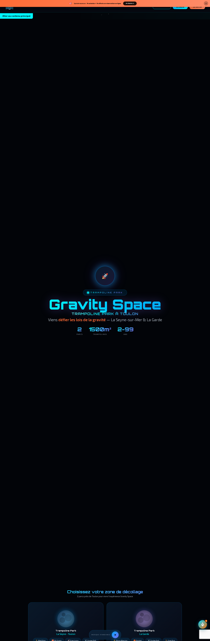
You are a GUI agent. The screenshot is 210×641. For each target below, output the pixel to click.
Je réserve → (130, 3)
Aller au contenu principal (16, 16)
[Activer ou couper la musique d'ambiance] (115, 634)
